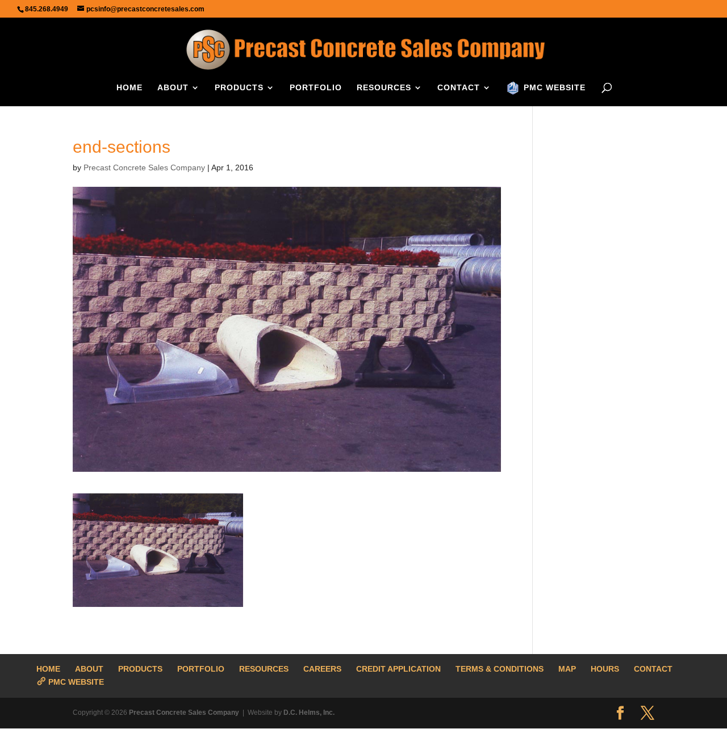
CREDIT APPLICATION (398, 668)
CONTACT (458, 87)
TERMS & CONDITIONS (500, 668)
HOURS (605, 668)
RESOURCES (384, 87)
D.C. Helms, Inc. (309, 713)
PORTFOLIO (316, 87)
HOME (129, 87)
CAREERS (322, 668)
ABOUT (173, 87)
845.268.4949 (46, 9)
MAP (567, 668)
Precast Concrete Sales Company (144, 167)
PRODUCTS (239, 87)
